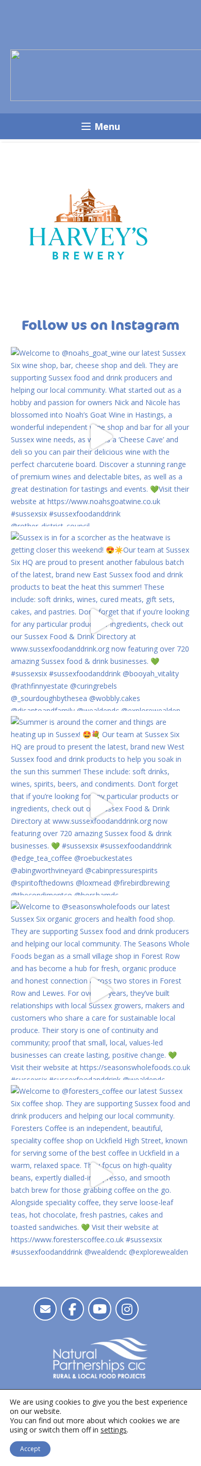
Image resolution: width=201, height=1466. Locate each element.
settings (113, 1430)
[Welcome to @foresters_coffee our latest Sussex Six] (100, 1174)
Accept (30, 1448)
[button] (100, 126)
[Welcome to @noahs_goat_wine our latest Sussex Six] (100, 436)
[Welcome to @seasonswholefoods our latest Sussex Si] (100, 990)
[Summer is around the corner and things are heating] (100, 805)
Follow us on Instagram (100, 325)
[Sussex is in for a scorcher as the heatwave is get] (100, 621)
